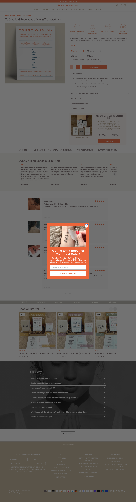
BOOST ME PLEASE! (68, 273)
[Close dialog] (86, 225)
